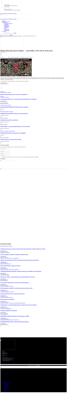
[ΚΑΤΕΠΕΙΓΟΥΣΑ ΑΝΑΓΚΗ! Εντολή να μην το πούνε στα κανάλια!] (6, 111)
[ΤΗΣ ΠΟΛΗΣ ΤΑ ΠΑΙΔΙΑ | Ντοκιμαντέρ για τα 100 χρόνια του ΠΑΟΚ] (3, 314)
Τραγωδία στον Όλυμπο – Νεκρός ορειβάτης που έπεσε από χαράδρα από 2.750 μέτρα (17, 276)
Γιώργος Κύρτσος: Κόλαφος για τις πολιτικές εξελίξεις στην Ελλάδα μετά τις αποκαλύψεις (18, 99)
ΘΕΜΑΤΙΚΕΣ (4, 22)
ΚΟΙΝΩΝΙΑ (6, 26)
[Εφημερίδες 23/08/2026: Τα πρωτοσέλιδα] (5, 308)
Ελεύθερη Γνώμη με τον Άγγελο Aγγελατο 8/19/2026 (10, 139)
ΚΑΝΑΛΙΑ (4, 31)
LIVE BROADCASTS (6, 21)
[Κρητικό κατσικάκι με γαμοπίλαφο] (6, 297)
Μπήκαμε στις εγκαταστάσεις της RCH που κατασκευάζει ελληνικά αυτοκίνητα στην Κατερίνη (19, 260)
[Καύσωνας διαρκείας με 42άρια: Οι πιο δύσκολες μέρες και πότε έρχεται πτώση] (6, 286)
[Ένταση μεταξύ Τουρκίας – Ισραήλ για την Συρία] (5, 263)
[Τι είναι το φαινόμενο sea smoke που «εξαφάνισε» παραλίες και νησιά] (4, 252)
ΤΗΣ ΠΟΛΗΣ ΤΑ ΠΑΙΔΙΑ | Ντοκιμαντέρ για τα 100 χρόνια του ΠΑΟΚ (14, 316)
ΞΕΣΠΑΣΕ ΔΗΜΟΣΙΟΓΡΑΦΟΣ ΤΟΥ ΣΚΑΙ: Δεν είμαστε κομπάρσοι (14, 107)
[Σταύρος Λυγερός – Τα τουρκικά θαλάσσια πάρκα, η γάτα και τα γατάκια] (3, 124)
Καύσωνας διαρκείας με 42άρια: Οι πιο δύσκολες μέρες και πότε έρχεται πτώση (16, 288)
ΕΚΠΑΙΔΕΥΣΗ (6, 29)
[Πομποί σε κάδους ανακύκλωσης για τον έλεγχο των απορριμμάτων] (5, 92)
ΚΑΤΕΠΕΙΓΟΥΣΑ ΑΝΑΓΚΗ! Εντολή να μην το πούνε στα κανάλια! (14, 113)
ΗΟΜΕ (3, 20)
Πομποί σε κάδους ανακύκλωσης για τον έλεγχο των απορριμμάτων (13, 94)
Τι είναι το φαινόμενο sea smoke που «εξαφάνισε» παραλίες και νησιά (14, 254)
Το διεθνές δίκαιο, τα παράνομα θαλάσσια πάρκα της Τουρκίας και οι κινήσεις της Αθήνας (18, 304)
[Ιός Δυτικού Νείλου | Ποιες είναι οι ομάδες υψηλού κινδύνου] (7, 291)
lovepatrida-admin (3, 101)
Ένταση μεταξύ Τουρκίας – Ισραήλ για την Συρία (10, 265)
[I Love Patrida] (8, 13)
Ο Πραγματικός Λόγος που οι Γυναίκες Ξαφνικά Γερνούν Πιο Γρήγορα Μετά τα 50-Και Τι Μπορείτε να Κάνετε (22, 248)
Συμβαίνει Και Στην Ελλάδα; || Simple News (9, 120)
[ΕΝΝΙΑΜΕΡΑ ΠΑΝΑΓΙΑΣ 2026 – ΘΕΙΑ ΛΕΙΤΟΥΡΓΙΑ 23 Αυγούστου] (9, 319)
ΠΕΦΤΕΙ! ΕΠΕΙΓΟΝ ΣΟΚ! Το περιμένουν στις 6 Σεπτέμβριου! (13, 133)
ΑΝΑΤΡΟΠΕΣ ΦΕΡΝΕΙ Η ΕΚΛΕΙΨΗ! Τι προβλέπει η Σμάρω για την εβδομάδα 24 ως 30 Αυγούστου (20, 271)
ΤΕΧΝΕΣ (5, 27)
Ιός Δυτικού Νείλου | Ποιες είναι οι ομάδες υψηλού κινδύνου (12, 293)
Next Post (1, 96)
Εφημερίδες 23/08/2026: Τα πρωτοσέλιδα (8, 310)
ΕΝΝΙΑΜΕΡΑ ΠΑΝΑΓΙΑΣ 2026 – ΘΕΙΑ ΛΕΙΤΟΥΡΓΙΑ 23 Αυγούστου (14, 321)
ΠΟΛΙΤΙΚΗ (6, 24)
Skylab (38, 365)
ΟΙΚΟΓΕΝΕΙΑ (6, 30)
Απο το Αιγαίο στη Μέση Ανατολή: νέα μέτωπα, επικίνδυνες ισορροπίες (14, 282)
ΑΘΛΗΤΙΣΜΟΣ (6, 25)
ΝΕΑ (5, 28)
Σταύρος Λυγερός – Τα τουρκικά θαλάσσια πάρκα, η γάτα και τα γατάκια (15, 126)
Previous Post (2, 91)
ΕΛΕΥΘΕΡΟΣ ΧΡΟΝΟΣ (8, 23)
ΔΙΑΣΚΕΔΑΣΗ (6, 387)
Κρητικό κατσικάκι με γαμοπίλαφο (7, 299)
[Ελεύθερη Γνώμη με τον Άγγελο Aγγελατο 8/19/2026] (4, 137)
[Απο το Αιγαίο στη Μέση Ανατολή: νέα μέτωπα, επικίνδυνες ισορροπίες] (3, 280)
